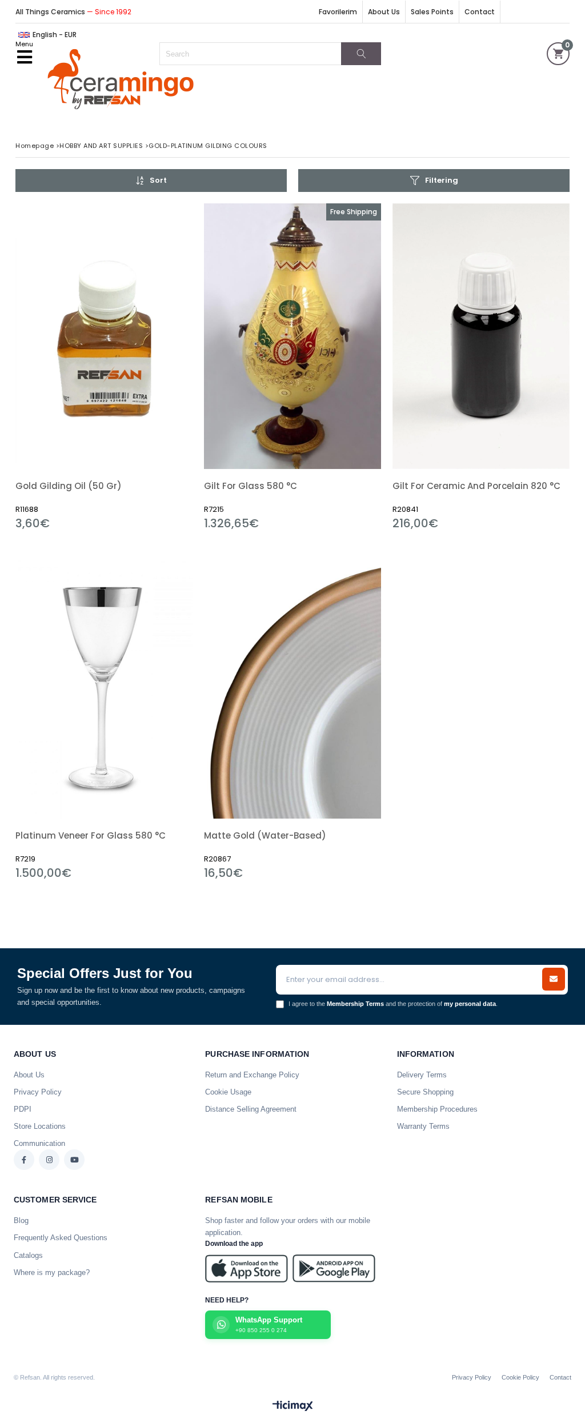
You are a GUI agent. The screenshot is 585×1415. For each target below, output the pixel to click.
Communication (39, 1143)
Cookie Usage (228, 1092)
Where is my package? (52, 1272)
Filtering (441, 180)
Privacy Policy (38, 1092)
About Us (384, 12)
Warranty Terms (423, 1126)
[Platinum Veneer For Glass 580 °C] (104, 686)
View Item (147, 367)
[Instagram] (49, 1159)
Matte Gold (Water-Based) (265, 835)
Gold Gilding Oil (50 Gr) (68, 486)
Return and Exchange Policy (252, 1075)
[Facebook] (24, 1159)
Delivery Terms (422, 1075)
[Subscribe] (553, 979)
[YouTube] (74, 1159)
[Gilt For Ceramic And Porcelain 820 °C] (481, 336)
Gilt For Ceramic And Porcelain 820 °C (476, 486)
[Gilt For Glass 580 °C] (292, 336)
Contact (479, 12)
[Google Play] (333, 1268)
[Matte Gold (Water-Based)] (292, 686)
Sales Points (432, 12)
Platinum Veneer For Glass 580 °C (90, 835)
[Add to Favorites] (104, 367)
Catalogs (28, 1255)
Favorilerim (338, 12)
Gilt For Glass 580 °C (250, 486)
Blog (21, 1220)
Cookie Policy (520, 1377)
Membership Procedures (437, 1109)
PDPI (22, 1109)
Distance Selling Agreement (250, 1109)
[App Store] (246, 1268)
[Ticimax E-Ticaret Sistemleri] (293, 1406)
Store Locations (40, 1126)
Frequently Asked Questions (60, 1237)
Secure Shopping (425, 1092)
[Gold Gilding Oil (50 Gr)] (104, 336)
